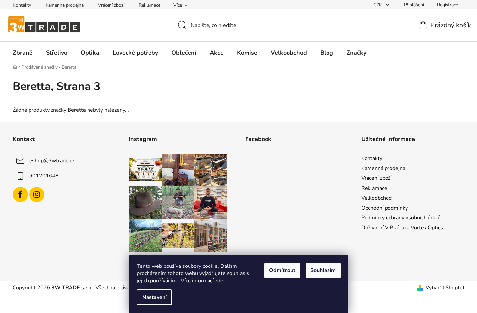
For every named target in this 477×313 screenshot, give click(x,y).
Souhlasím (323, 270)
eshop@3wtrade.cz (51, 160)
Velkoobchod (376, 198)
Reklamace (149, 5)
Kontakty (22, 5)
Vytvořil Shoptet (445, 287)
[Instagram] (36, 194)
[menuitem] (22, 53)
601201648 (44, 175)
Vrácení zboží (111, 5)
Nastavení (154, 297)
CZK (378, 5)
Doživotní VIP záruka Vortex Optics (402, 227)
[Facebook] (20, 194)
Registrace (447, 5)
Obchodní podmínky (384, 208)
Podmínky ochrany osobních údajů (401, 217)
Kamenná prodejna (65, 5)
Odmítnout (282, 270)
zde (219, 280)
